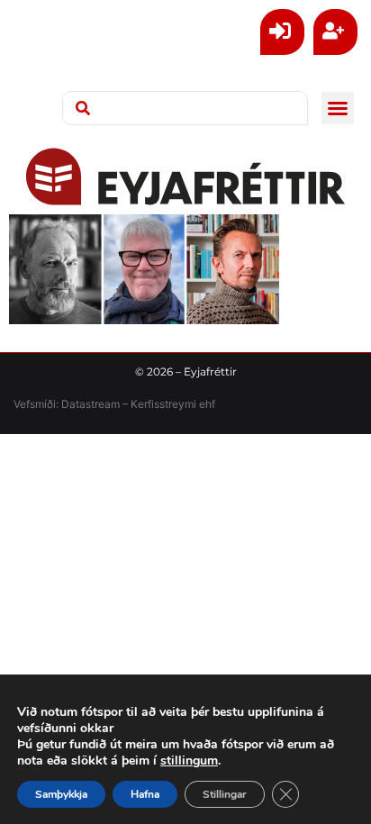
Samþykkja (61, 794)
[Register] (335, 32)
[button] (337, 108)
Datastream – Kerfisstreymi (127, 404)
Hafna (145, 794)
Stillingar (225, 794)
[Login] (282, 32)
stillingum (189, 761)
